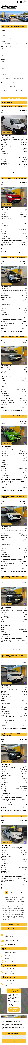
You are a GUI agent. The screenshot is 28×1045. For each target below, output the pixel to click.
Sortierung (4, 90)
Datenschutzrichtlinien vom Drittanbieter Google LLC (13, 1003)
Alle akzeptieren (14, 1041)
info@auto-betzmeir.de (11, 940)
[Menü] (2, 2)
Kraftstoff (3, 41)
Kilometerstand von (6, 46)
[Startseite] (18, 2)
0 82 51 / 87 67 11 (10, 944)
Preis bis (3, 66)
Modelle (3, 36)
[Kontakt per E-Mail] (21, 2)
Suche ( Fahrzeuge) (14, 98)
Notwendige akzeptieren (14, 1033)
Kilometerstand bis (6, 53)
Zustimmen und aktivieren (14, 1009)
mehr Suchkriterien (14, 86)
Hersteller (3, 30)
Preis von (3, 59)
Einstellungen (14, 1037)
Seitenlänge (18, 90)
